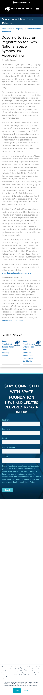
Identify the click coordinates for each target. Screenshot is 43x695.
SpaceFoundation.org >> (11, 29)
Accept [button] (17, 690)
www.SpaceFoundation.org (12, 320)
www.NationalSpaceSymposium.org (16, 273)
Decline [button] (26, 690)
